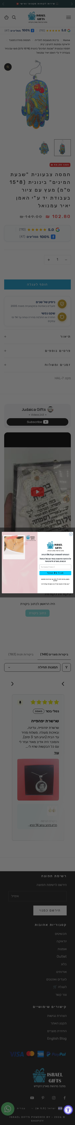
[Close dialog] (70, 534)
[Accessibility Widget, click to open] (68, 1110)
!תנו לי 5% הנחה (55, 573)
